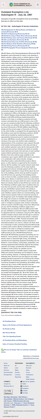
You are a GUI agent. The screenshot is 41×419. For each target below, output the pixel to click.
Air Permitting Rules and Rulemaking (15, 340)
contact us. (18, 315)
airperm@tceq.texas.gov (31, 358)
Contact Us (7, 384)
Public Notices (30, 379)
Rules (27, 370)
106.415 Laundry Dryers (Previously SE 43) (15, 40)
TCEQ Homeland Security (21, 401)
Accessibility (8, 399)
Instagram (25, 388)
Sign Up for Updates (28, 381)
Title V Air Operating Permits (12, 336)
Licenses (17, 374)
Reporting (18, 377)
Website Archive (18, 399)
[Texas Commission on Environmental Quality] (20, 4)
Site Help (7, 397)
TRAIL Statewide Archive (20, 405)
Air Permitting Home (9, 321)
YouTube (25, 393)
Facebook (25, 386)
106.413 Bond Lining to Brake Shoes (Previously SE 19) (19, 36)
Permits (17, 372)
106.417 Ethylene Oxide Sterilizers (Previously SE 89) (18, 44)
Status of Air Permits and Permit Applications (17, 325)
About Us (6, 365)
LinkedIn (25, 390)
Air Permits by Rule (9, 329)
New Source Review (9, 332)
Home (5, 363)
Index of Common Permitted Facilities (15, 344)
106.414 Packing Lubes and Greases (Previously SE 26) (19, 38)
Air (16, 365)
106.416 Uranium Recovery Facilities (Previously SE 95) (19, 42)
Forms (28, 372)
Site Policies (23, 397)
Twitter (24, 384)
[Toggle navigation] (37, 4)
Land (16, 368)
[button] (3, 4)
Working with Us (9, 386)
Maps (27, 377)
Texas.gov (17, 403)
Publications (29, 374)
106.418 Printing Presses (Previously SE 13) (15, 46)
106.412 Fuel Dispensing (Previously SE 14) (15, 34)
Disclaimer (14, 397)
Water (16, 370)
